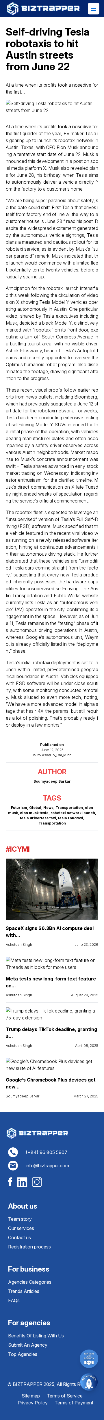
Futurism (19, 807)
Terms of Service (65, 1396)
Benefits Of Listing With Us (36, 1336)
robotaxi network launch (73, 813)
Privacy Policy (33, 1403)
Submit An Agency (27, 1345)
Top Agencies (22, 1354)
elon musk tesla (34, 813)
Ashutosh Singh (19, 944)
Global (35, 807)
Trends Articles (23, 1291)
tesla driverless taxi (38, 818)
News (48, 807)
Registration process (29, 1247)
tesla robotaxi (70, 818)
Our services (21, 1228)
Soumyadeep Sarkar (22, 1096)
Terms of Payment (74, 1403)
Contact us (19, 1237)
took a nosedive (74, 126)
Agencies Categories (29, 1282)
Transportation (69, 807)
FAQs (14, 1300)
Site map (31, 1396)
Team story (20, 1219)
